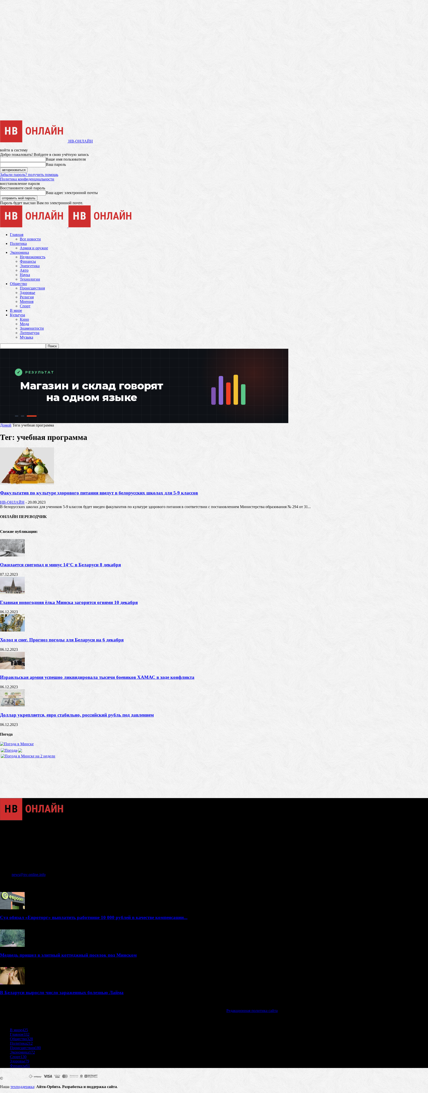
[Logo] (34, 226)
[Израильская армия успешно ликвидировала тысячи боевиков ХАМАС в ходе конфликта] (12, 668)
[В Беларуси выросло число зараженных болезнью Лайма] (12, 983)
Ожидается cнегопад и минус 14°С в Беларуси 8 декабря (60, 564)
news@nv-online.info (29, 874)
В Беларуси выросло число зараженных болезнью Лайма (62, 992)
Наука (25, 275)
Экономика (19, 252)
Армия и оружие (34, 248)
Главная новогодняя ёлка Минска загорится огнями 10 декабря (69, 602)
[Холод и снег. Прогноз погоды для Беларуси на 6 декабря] (12, 630)
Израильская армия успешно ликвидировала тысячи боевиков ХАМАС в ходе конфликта (97, 677)
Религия (27, 297)
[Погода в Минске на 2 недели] (28, 755)
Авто (24, 270)
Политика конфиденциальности (27, 179)
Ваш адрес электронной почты (72, 193)
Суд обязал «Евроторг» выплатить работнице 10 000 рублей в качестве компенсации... (93, 917)
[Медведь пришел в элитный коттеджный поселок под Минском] (12, 945)
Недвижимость (32, 257)
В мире (16, 310)
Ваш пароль (56, 164)
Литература (29, 333)
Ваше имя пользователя (66, 159)
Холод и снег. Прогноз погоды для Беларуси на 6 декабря (62, 639)
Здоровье (27, 292)
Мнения (26, 301)
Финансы (28, 261)
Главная (16, 234)
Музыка (26, 337)
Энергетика (30, 266)
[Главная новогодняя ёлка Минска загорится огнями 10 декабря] (12, 593)
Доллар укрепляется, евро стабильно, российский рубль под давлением (77, 715)
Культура (17, 315)
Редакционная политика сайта (252, 1010)
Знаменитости (32, 328)
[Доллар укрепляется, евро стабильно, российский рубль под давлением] (12, 705)
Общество (18, 284)
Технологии (30, 279)
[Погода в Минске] (17, 744)
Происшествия (32, 288)
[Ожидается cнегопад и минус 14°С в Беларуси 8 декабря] (12, 555)
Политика (18, 243)
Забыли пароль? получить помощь (29, 175)
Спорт (25, 306)
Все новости (30, 239)
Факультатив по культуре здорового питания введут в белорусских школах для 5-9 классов (99, 492)
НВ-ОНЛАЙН (12, 502)
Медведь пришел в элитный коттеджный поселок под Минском (68, 955)
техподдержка (22, 1087)
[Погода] (11, 749)
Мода (24, 324)
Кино (24, 319)
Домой (5, 425)
